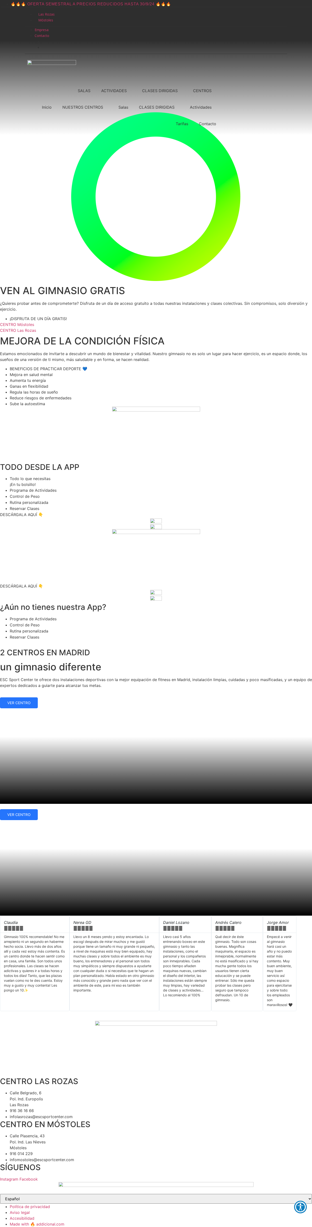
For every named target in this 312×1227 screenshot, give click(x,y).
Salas (123, 107)
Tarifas (182, 123)
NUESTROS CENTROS (82, 107)
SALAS (84, 90)
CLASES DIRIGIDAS (160, 90)
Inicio (47, 107)
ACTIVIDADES (114, 90)
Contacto (207, 123)
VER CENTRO (18, 703)
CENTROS (202, 90)
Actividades (201, 107)
